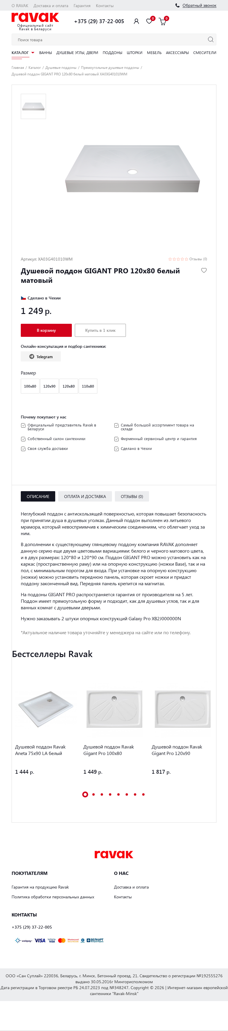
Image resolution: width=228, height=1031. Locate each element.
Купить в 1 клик (100, 330)
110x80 (88, 386)
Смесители (204, 52)
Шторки (134, 52)
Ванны (45, 52)
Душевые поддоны (61, 67)
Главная (18, 67)
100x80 (30, 386)
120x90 (49, 386)
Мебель (154, 52)
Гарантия (82, 5)
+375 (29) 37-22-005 (99, 21)
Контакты (105, 5)
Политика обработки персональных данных (53, 897)
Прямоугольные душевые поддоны (110, 67)
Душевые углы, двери (77, 52)
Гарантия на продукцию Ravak (40, 887)
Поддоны (112, 52)
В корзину (46, 330)
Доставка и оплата (51, 5)
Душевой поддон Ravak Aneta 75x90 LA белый (40, 749)
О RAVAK (20, 5)
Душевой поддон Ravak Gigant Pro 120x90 (177, 749)
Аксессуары (177, 52)
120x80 (69, 386)
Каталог (20, 52)
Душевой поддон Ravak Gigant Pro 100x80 (108, 749)
